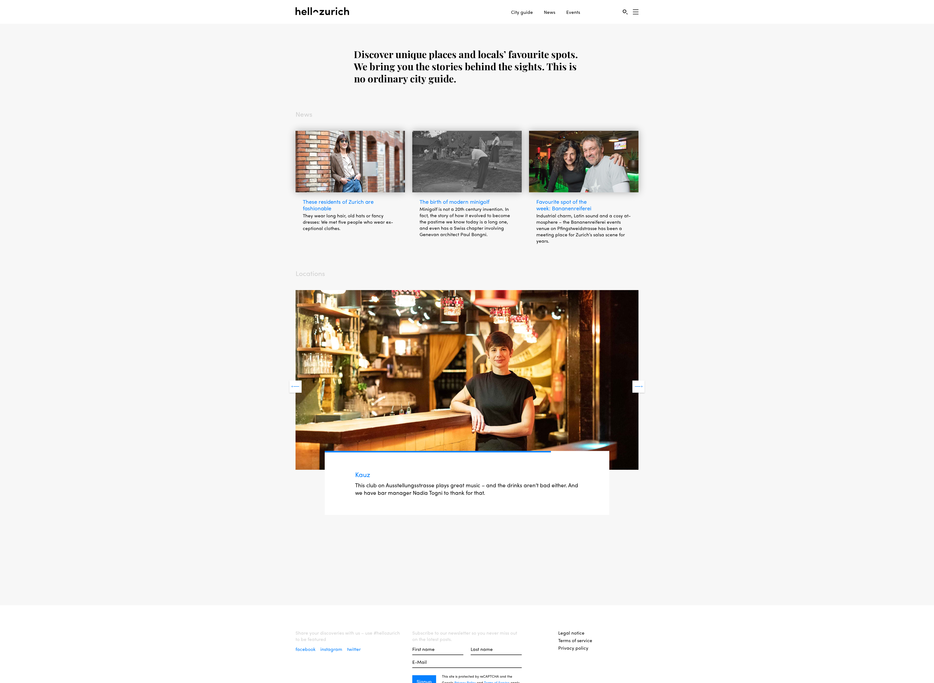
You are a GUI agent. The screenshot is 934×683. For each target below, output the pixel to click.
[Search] (625, 12)
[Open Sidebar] (635, 11)
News (549, 12)
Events (573, 12)
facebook (306, 649)
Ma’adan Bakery (381, 474)
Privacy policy (573, 648)
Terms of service (575, 640)
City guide (522, 12)
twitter (354, 649)
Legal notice (571, 633)
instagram (331, 649)
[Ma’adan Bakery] (467, 380)
